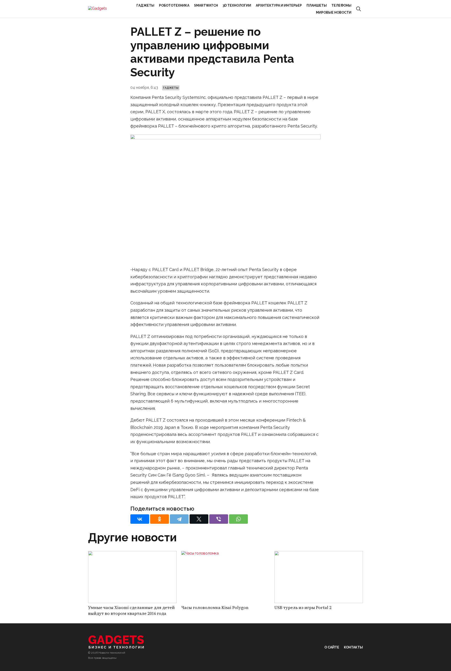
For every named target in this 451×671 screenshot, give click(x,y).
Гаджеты (145, 5)
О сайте (331, 647)
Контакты (353, 647)
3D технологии (237, 5)
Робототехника (174, 5)
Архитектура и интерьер (279, 5)
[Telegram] (179, 519)
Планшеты (317, 5)
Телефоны (341, 5)
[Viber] (218, 519)
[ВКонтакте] (139, 519)
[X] (199, 519)
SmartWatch (206, 5)
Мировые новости (333, 12)
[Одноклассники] (159, 519)
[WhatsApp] (238, 519)
